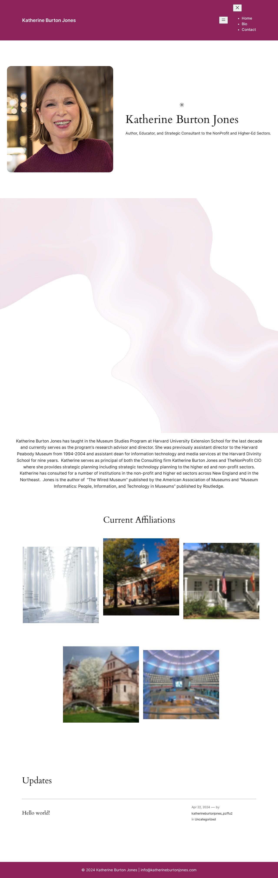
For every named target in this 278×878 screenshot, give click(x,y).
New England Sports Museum (181, 725)
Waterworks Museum (101, 728)
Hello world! (36, 813)
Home (247, 18)
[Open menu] (223, 20)
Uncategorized (205, 819)
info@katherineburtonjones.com (169, 870)
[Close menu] (237, 8)
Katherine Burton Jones (49, 20)
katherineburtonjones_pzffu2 (212, 813)
